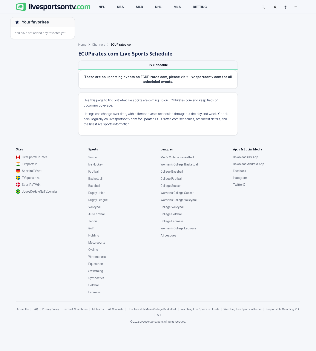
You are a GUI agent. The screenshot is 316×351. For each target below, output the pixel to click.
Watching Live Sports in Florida (200, 309)
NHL (158, 7)
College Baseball (172, 171)
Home (82, 44)
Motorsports (96, 242)
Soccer (93, 157)
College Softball (171, 214)
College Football (171, 178)
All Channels (115, 309)
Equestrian (95, 264)
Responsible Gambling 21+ (282, 309)
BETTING (200, 7)
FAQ (35, 309)
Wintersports (97, 256)
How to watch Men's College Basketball (152, 309)
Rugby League (98, 200)
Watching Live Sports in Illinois (242, 309)
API (159, 314)
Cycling (93, 249)
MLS (177, 7)
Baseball (94, 185)
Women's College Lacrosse (178, 228)
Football (93, 171)
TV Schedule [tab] (158, 65)
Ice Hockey (95, 164)
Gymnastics (96, 278)
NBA (120, 7)
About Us (23, 309)
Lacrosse (94, 292)
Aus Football (96, 214)
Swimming (95, 271)
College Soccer (171, 185)
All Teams (98, 309)
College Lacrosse (172, 221)
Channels (98, 44)
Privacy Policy (50, 309)
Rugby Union (96, 193)
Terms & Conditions (75, 309)
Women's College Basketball (179, 164)
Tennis (92, 221)
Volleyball (94, 207)
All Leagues (168, 235)
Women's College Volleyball (179, 200)
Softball (93, 285)
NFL (102, 7)
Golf (91, 228)
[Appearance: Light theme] (285, 7)
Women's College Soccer (177, 193)
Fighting (93, 235)
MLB (139, 7)
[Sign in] (275, 7)
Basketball (95, 178)
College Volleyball (172, 207)
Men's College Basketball (177, 157)
